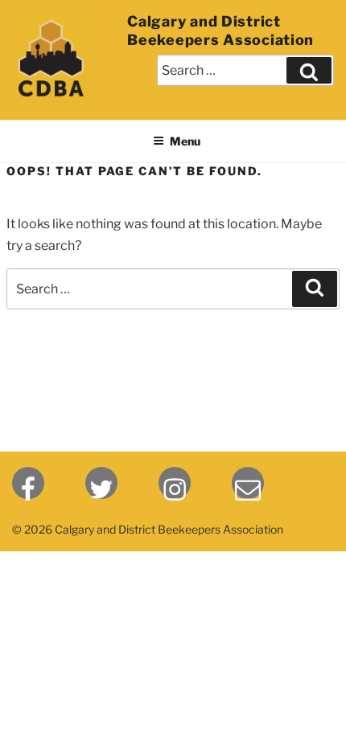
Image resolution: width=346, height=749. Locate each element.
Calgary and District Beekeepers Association (220, 30)
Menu (185, 141)
